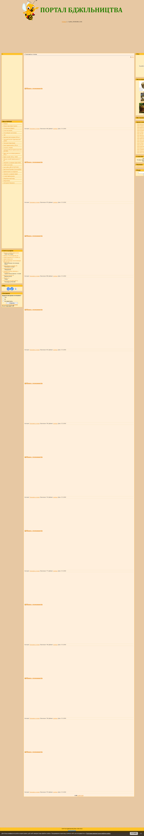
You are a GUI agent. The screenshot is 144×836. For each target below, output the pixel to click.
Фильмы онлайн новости (10, 253)
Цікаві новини (7, 259)
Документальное (7, 275)
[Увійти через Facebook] (11, 288)
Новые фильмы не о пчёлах (11, 257)
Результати (5, 304)
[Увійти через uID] (8, 288)
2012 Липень (140, 151)
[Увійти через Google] (15, 289)
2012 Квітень (140, 148)
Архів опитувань (13, 304)
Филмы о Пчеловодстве (9, 255)
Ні (5, 299)
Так (5, 297)
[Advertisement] (63, 38)
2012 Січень (140, 143)
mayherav (55, 128)
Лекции (5, 278)
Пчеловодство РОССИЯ (10, 280)
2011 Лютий (140, 133)
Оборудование (7, 268)
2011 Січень (140, 132)
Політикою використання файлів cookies (98, 833)
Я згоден (134, 833)
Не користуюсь (9, 301)
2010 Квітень (140, 124)
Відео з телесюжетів (34, 88)
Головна (64, 21)
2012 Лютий (140, 144)
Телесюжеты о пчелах (9, 265)
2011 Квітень (140, 135)
